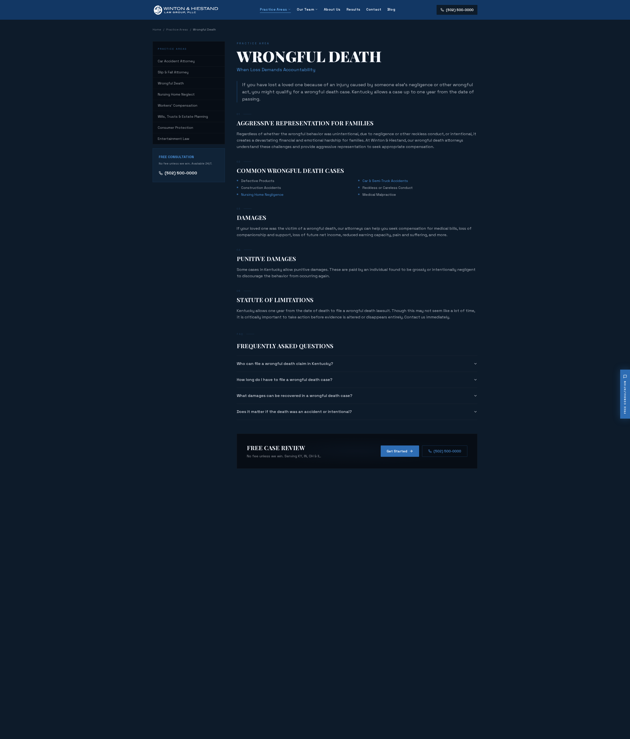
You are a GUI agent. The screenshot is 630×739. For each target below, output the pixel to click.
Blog (391, 9)
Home (157, 30)
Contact (373, 9)
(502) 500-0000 (459, 10)
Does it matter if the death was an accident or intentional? (294, 411)
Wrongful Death (171, 83)
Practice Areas (273, 9)
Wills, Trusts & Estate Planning (183, 116)
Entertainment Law (173, 138)
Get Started (397, 451)
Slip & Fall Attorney (173, 72)
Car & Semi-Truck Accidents (385, 181)
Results (353, 9)
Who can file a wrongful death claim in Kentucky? (285, 363)
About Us (332, 9)
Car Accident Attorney (176, 61)
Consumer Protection (175, 127)
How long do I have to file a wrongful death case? (284, 379)
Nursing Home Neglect (176, 94)
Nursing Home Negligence (262, 194)
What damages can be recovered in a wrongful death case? (294, 395)
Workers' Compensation (177, 105)
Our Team (305, 9)
